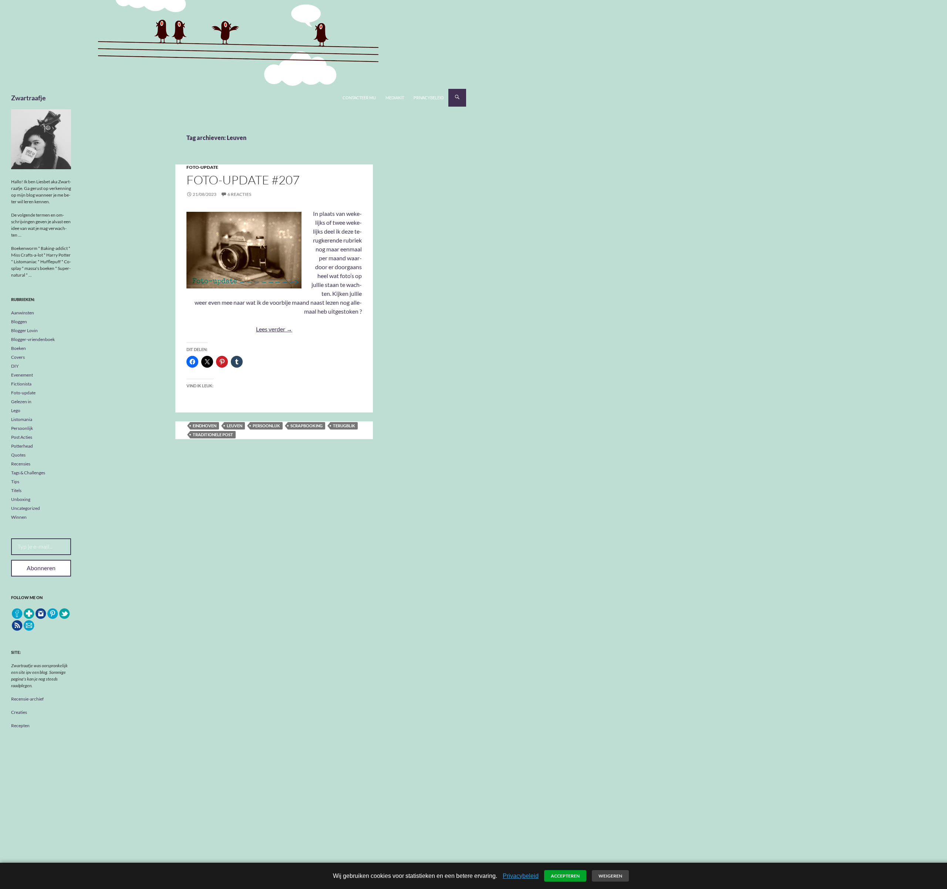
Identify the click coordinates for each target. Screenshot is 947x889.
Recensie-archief (27, 699)
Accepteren (565, 876)
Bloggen (19, 321)
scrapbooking (306, 425)
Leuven (234, 425)
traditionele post (213, 434)
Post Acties (21, 437)
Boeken (18, 348)
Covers (18, 357)
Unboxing (20, 499)
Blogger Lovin (24, 330)
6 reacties (239, 194)
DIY (15, 366)
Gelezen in (21, 401)
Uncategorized (25, 508)
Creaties (19, 712)
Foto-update (202, 167)
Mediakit (394, 97)
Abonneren (41, 567)
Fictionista (21, 384)
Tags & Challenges (28, 472)
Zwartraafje (28, 98)
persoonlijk (266, 425)
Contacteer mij (359, 97)
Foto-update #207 (243, 179)
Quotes (18, 455)
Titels (16, 490)
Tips (15, 481)
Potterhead (22, 446)
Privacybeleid (429, 97)
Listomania (21, 419)
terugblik (344, 425)
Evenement (22, 375)
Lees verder (274, 328)
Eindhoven (204, 425)
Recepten (20, 725)
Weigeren (610, 876)
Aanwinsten (22, 312)
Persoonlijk (22, 428)
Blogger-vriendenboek (33, 339)
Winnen (19, 517)
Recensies (20, 464)
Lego (15, 410)
